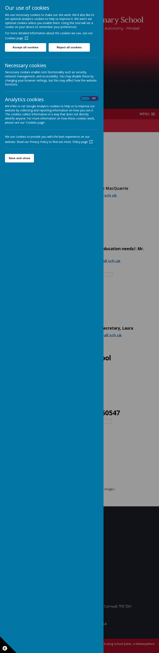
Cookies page (14, 38)
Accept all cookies (25, 47)
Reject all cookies (69, 47)
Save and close (19, 158)
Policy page (80, 142)
